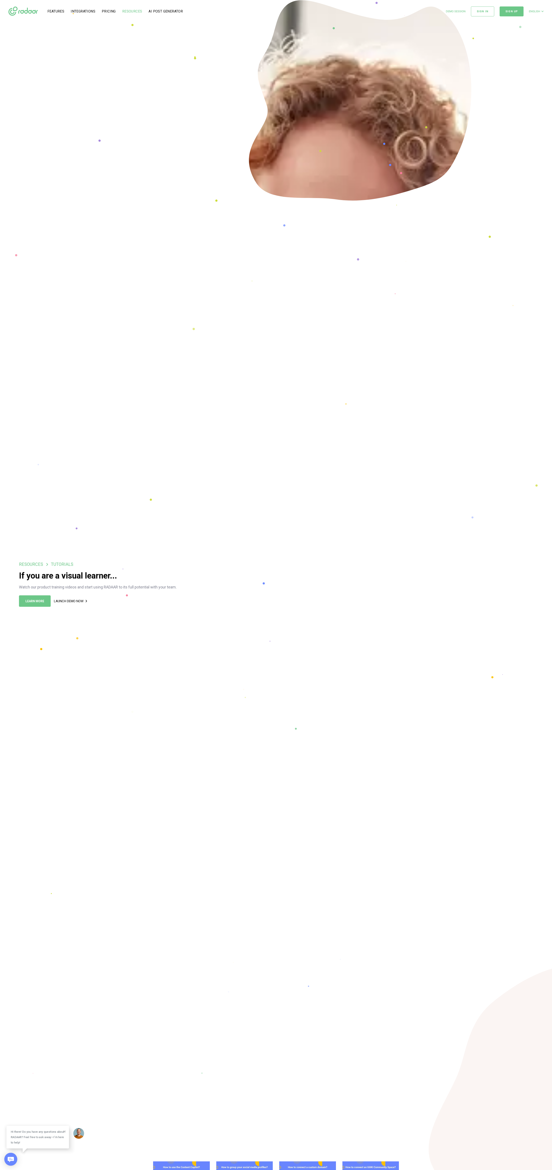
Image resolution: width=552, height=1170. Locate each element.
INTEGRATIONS (83, 11)
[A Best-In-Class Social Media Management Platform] (23, 11)
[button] (536, 11)
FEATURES (55, 11)
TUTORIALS (62, 564)
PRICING (109, 11)
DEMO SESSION (456, 11)
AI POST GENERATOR (166, 11)
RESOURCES (132, 11)
